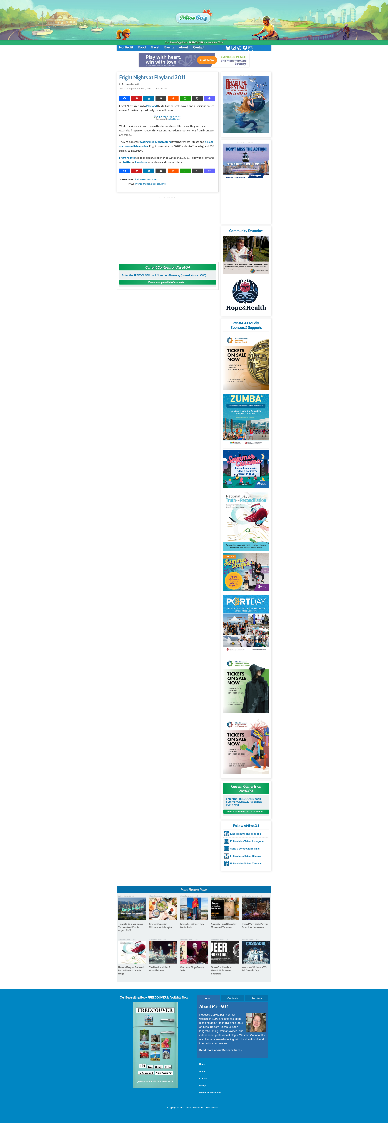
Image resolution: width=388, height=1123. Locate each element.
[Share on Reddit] (173, 98)
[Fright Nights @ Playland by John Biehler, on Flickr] (167, 116)
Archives (256, 998)
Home (202, 1064)
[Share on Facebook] (124, 98)
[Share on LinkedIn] (148, 98)
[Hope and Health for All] (246, 296)
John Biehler (174, 119)
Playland (151, 106)
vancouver (152, 179)
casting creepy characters (155, 141)
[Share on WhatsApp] (185, 98)
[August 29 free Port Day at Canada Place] (246, 623)
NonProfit (126, 47)
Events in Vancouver (210, 1092)
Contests (232, 998)
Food (142, 47)
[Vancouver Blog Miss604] (194, 16)
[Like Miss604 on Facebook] (244, 48)
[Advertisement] (167, 227)
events (138, 183)
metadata (168, 176)
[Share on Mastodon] (209, 98)
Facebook (141, 162)
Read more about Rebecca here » (220, 1050)
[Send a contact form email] (250, 48)
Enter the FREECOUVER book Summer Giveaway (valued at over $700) (164, 275)
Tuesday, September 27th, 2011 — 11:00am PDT (143, 88)
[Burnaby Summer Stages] (246, 572)
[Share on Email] (161, 98)
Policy (202, 1085)
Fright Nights (127, 157)
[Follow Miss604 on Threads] (239, 48)
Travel (155, 47)
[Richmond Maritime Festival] (246, 104)
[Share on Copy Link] (197, 98)
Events (169, 47)
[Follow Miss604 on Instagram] (233, 48)
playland (161, 183)
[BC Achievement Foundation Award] (246, 361)
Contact (198, 47)
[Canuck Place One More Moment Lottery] (194, 60)
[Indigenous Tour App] (246, 255)
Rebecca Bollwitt (130, 84)
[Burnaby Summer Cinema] (246, 469)
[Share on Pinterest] (136, 98)
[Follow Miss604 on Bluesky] (228, 48)
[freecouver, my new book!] (155, 1087)
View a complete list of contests (166, 282)
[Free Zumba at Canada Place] (246, 419)
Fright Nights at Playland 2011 (152, 77)
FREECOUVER (196, 42)
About (183, 47)
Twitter (127, 162)
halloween (140, 179)
